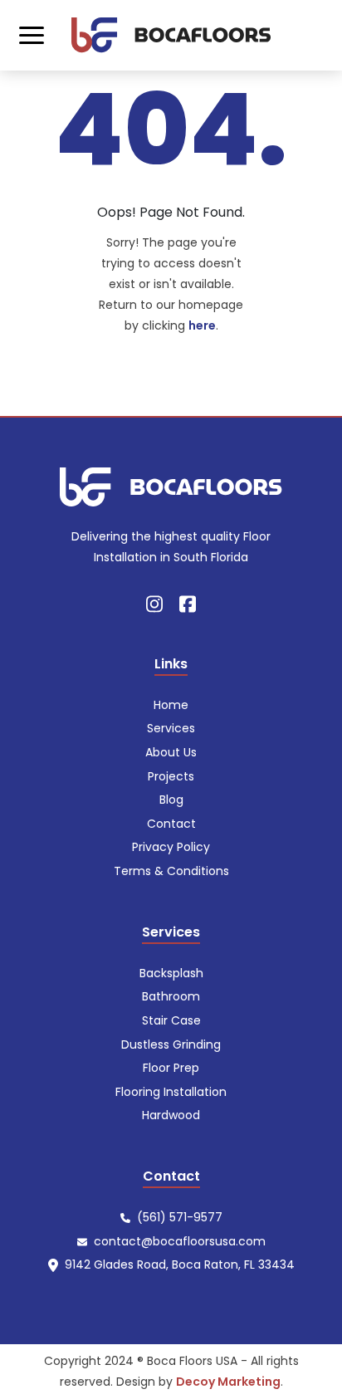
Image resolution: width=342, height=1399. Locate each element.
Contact (171, 823)
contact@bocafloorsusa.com (180, 1241)
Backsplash (171, 973)
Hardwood (171, 1115)
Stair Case (171, 1020)
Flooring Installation (171, 1091)
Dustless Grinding (171, 1044)
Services (171, 728)
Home (171, 705)
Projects (171, 776)
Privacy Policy (171, 847)
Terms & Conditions (171, 871)
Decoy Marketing (228, 1381)
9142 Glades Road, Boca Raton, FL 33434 (180, 1264)
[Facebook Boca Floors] (187, 603)
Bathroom (171, 996)
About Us (171, 752)
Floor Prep (171, 1067)
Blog (171, 799)
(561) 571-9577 (179, 1217)
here (202, 325)
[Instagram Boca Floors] (154, 603)
